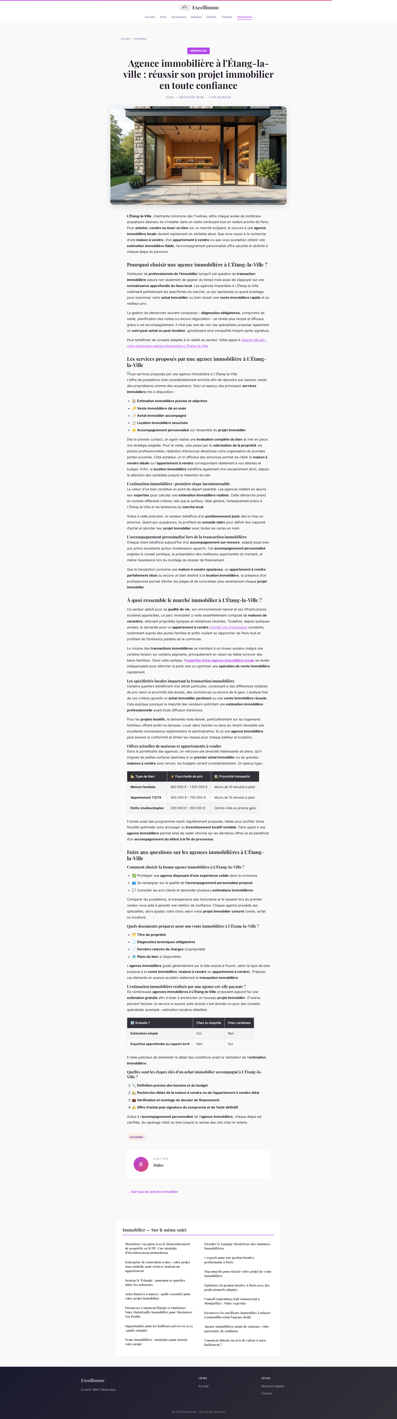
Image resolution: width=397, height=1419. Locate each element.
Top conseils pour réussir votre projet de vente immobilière (237, 1273)
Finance (226, 16)
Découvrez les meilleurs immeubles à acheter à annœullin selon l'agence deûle (237, 1315)
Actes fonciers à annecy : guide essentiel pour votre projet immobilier (157, 1296)
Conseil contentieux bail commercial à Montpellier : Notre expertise (232, 1301)
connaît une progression (228, 627)
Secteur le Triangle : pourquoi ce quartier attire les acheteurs (155, 1282)
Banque (196, 16)
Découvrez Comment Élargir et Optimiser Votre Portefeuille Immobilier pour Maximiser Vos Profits (158, 1312)
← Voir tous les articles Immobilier (152, 1192)
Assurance (178, 16)
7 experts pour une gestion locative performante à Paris (229, 1259)
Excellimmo (205, 7)
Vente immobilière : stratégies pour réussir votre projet (156, 1342)
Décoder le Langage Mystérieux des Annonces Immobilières (237, 1246)
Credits (211, 16)
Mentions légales (272, 1386)
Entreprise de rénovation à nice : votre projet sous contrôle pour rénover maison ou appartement (157, 1266)
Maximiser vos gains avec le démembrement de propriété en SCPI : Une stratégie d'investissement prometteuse (157, 1248)
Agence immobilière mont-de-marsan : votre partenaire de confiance (236, 1328)
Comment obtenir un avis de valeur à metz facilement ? (235, 1342)
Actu (163, 16)
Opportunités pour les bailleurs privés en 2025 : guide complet (159, 1328)
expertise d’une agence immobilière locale (219, 660)
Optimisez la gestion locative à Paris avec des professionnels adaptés (237, 1287)
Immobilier (244, 16)
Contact (266, 1393)
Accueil (150, 16)
